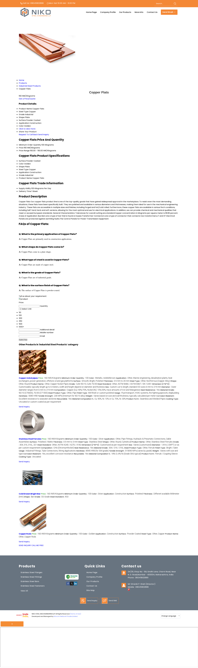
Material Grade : (109, 448)
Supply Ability (25, 188)
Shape (22, 166)
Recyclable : (64, 399)
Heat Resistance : (150, 390)
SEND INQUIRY (25, 545)
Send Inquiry (43, 134)
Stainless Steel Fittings (31, 577)
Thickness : (116, 381)
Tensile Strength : (61, 396)
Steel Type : (150, 381)
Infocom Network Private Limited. (66, 616)
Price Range (24, 150)
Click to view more (27, 128)
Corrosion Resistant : (48, 453)
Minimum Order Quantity (30, 145)
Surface (22, 161)
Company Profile (108, 12)
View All (24, 590)
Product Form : (145, 399)
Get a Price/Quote (27, 98)
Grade (22, 175)
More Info (139, 12)
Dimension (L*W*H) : (105, 445)
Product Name (25, 178)
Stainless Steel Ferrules (30, 439)
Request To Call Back (28, 134)
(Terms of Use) (75, 614)
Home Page (91, 12)
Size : (133, 387)
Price (21, 147)
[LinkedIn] (75, 585)
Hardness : (28, 396)
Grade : (83, 384)
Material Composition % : (99, 399)
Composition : (97, 390)
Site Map (90, 590)
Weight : (121, 396)
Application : (114, 493)
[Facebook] (68, 585)
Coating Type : (30, 456)
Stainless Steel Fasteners (32, 586)
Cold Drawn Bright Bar (30, 493)
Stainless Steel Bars (30, 581)
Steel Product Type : (62, 393)
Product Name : (49, 384)
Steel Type (23, 169)
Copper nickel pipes (28, 378)
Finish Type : (95, 393)
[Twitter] (72, 585)
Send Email (167, 12)
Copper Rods (25, 533)
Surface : (88, 381)
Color (21, 163)
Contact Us (152, 12)
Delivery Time (25, 191)
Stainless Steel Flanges (31, 572)
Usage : (146, 393)
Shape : (117, 442)
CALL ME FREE (38, 545)
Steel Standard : (125, 384)
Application (24, 172)
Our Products (125, 12)
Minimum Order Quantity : (75, 378)
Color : (102, 378)
